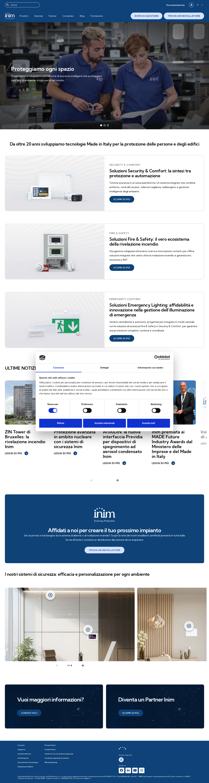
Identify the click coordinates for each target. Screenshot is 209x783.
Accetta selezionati (104, 423)
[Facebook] (121, 770)
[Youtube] (135, 770)
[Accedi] (191, 4)
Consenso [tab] (58, 367)
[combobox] (22, 4)
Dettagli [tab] (104, 367)
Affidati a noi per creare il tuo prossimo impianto (104, 530)
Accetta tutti (148, 423)
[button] (175, 5)
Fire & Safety (119, 233)
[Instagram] (141, 770)
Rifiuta (60, 423)
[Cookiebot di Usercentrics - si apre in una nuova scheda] (156, 357)
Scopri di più (24, 82)
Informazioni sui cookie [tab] (150, 367)
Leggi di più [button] (16, 453)
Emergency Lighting (125, 299)
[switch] (87, 410)
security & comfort (125, 165)
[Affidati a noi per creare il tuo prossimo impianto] (104, 515)
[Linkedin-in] (128, 770)
